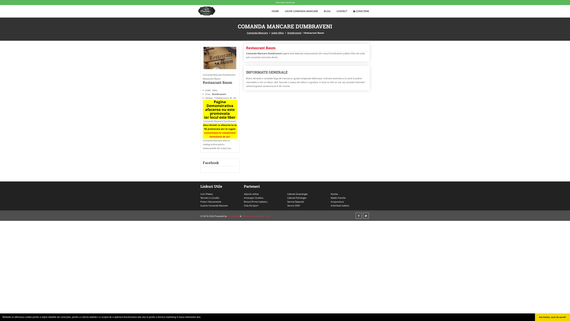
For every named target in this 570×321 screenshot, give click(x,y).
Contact (342, 11)
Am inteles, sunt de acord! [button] (552, 317)
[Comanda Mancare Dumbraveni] (220, 58)
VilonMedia (233, 216)
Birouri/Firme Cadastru (255, 201)
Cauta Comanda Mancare (301, 11)
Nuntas (334, 193)
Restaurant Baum (261, 47)
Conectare (362, 11)
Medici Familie (338, 197)
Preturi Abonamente (210, 201)
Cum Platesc (206, 193)
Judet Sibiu (277, 32)
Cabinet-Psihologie (296, 197)
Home (275, 11)
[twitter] (366, 216)
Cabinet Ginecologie (297, 193)
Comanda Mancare (257, 32)
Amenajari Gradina (253, 197)
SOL (268, 216)
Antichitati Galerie (340, 205)
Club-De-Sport (251, 205)
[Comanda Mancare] (216, 10)
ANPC (263, 216)
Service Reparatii (295, 201)
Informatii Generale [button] (285, 2)
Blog (327, 11)
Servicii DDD (293, 205)
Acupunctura (337, 201)
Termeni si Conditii (209, 197)
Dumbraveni (294, 32)
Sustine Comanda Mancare (214, 205)
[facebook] (359, 216)
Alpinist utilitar (251, 193)
